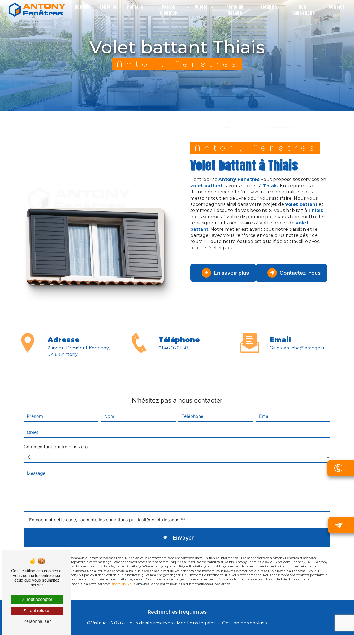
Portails (135, 6)
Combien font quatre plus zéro (56, 446)
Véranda (268, 6)
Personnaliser (37, 621)
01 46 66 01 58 (173, 348)
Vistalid (99, 623)
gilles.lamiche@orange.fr (297, 348)
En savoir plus (231, 272)
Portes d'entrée (168, 9)
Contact (337, 6)
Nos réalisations (302, 9)
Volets (201, 6)
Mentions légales (196, 623)
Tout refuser (39, 610)
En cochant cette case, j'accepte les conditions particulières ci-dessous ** (107, 519)
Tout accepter (38, 599)
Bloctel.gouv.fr (122, 584)
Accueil (82, 6)
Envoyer (183, 537)
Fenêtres (109, 6)
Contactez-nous (300, 272)
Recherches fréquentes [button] (177, 612)
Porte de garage (234, 9)
